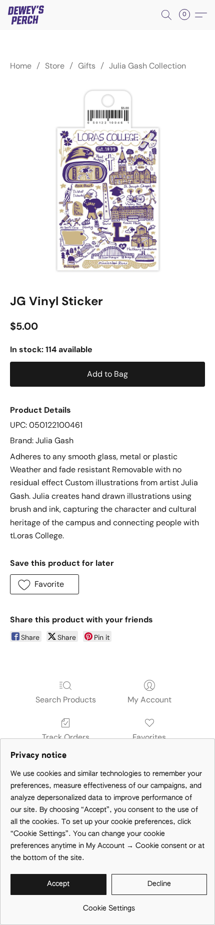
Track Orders (66, 737)
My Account (150, 699)
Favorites (149, 737)
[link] (108, 904)
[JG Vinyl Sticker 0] (107, 180)
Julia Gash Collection (147, 66)
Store (54, 66)
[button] (27, 15)
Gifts (87, 66)
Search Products (66, 699)
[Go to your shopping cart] (187, 15)
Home (21, 66)
